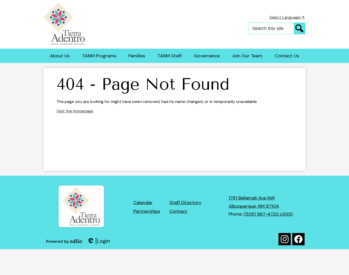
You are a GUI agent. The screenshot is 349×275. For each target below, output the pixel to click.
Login (98, 241)
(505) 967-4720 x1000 (268, 214)
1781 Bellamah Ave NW (252, 198)
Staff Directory (185, 202)
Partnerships (146, 211)
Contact (178, 211)
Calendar (143, 202)
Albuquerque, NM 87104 (254, 206)
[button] (59, 56)
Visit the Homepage (74, 111)
